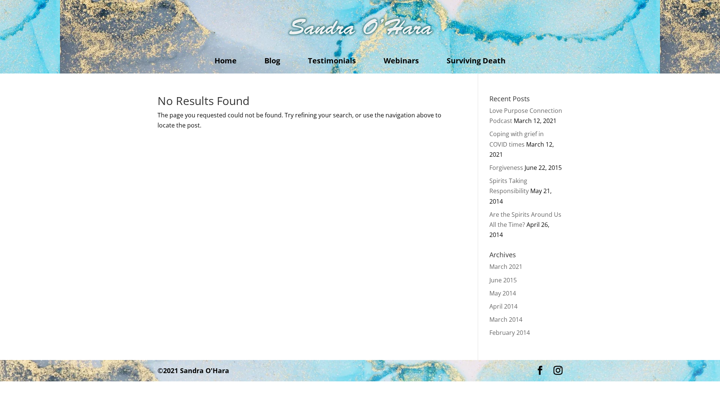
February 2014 (509, 332)
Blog (272, 62)
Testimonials (332, 62)
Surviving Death (476, 62)
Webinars (401, 62)
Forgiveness (506, 168)
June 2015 (503, 280)
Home (225, 62)
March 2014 (505, 319)
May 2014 (502, 293)
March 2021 (505, 266)
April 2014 (503, 306)
